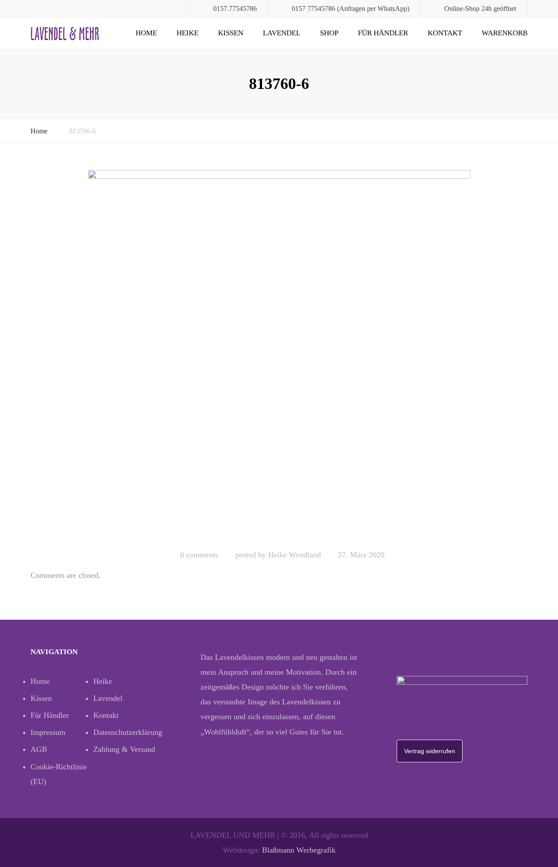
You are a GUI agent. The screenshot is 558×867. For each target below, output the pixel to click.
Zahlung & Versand (124, 749)
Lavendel (281, 33)
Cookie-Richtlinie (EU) (59, 774)
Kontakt (445, 33)
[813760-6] (279, 356)
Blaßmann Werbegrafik (299, 850)
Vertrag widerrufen (429, 751)
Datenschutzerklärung (124, 732)
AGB (39, 749)
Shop (329, 33)
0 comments (199, 554)
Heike (187, 33)
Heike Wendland (294, 554)
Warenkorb (504, 33)
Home (146, 33)
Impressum (48, 732)
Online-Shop (462, 8)
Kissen (230, 33)
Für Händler (383, 33)
